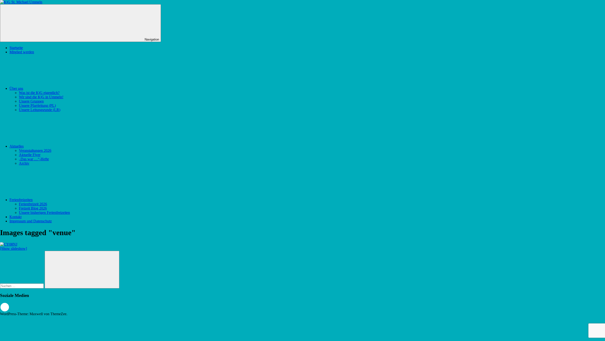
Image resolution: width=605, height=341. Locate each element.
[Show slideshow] (13, 249)
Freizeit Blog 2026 (33, 208)
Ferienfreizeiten (21, 200)
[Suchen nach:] (22, 286)
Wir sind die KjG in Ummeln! (41, 97)
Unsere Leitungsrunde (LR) (39, 110)
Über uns (16, 88)
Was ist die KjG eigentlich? (39, 93)
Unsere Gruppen (31, 101)
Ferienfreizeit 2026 (33, 204)
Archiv (24, 163)
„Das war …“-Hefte (34, 159)
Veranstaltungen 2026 (35, 150)
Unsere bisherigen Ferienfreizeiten (44, 213)
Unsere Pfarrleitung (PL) (37, 105)
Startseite (16, 48)
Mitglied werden (21, 52)
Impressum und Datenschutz (30, 221)
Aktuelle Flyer (29, 155)
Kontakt (15, 217)
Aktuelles (16, 146)
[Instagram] (4, 307)
